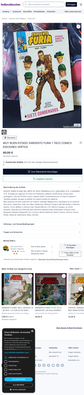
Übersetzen (11, 138)
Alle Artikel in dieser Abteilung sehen (39, 252)
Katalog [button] (6, 11)
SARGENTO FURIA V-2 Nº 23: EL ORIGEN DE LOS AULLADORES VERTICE (48, 309)
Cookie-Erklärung (51, 374)
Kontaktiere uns (73, 360)
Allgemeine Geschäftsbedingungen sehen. (53, 259)
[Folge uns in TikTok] (57, 365)
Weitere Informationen (25, 349)
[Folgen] (78, 27)
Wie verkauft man (55, 352)
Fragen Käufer (73, 356)
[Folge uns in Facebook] (39, 365)
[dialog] (18, 360)
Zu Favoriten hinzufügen (71, 246)
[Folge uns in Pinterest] (48, 365)
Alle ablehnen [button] (18, 385)
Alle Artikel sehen (38, 246)
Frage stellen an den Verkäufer (71, 254)
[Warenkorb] (81, 4)
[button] (42, 187)
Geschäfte (27, 11)
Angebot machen (44, 179)
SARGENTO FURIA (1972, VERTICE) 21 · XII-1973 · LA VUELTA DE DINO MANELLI (17, 309)
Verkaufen (51, 11)
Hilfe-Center (73, 348)
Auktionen (17, 11)
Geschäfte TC (54, 356)
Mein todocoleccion (73, 11)
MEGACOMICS (9, 241)
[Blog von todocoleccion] (62, 365)
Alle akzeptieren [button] (18, 379)
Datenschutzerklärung (36, 374)
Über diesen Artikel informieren (69, 328)
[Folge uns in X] (44, 365)
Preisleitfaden (39, 11)
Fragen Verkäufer (74, 352)
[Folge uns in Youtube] (53, 365)
